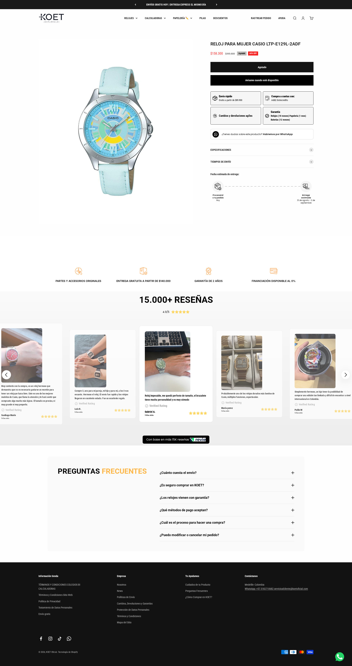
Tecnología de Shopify (68, 652)
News (120, 590)
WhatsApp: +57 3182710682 (259, 588)
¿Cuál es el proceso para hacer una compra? (192, 522)
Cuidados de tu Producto (197, 584)
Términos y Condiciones (129, 616)
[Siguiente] (216, 5)
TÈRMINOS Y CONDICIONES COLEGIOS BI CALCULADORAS (59, 586)
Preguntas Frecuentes (196, 590)
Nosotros (121, 584)
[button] (345, 374)
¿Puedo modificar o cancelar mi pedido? (189, 535)
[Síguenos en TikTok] (59, 638)
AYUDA (281, 18)
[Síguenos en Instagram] (50, 638)
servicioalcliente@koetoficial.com (291, 588)
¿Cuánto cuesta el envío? (178, 473)
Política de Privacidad (49, 601)
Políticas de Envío (126, 597)
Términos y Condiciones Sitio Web (55, 594)
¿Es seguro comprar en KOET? (182, 485)
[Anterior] (135, 5)
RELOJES (129, 18)
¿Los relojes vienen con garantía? (184, 498)
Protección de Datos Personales (133, 609)
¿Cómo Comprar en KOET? (198, 597)
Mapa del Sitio (124, 622)
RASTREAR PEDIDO (261, 18)
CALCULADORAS (153, 18)
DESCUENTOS (220, 18)
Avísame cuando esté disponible (262, 80)
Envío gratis (44, 614)
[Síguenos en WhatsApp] (69, 638)
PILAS (202, 18)
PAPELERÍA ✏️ (180, 18)
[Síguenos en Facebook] (40, 638)
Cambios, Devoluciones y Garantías (135, 603)
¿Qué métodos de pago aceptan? (184, 510)
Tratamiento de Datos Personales (55, 607)
